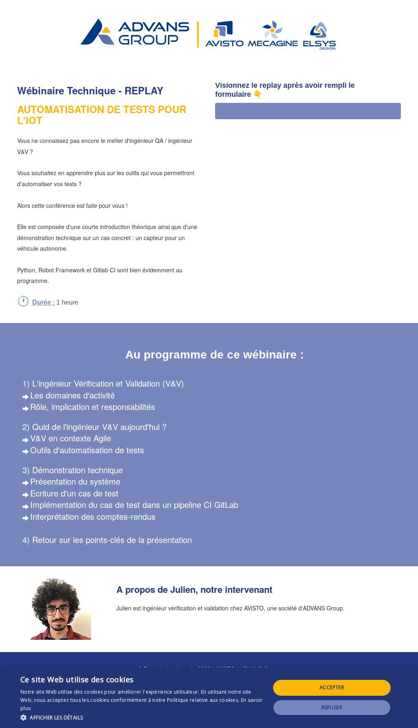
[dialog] (209, 697)
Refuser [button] (332, 707)
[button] (141, 717)
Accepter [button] (332, 687)
